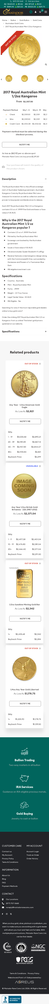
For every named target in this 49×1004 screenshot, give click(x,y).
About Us (6, 875)
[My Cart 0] (40, 12)
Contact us (7, 851)
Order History (32, 858)
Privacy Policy (8, 858)
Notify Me (24, 144)
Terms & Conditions (10, 862)
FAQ (4, 882)
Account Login (33, 851)
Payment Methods (10, 886)
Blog (4, 879)
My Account (7, 855)
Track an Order (33, 855)
